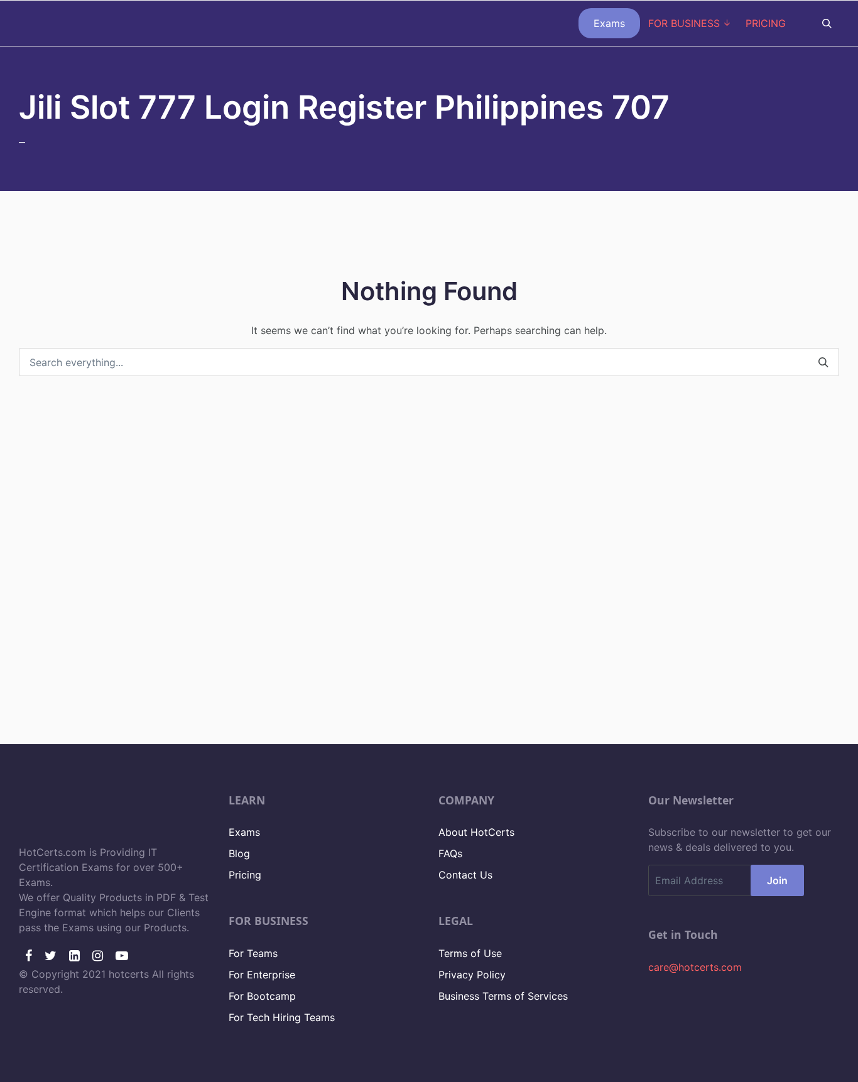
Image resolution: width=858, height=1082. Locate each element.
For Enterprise (262, 974)
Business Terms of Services (503, 996)
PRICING (766, 23)
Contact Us (465, 874)
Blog (239, 853)
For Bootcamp (262, 996)
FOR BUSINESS (684, 23)
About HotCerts (476, 832)
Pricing (245, 874)
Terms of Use (470, 953)
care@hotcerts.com (695, 967)
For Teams (253, 953)
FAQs (450, 853)
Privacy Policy (472, 974)
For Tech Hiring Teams (282, 1017)
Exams (609, 23)
